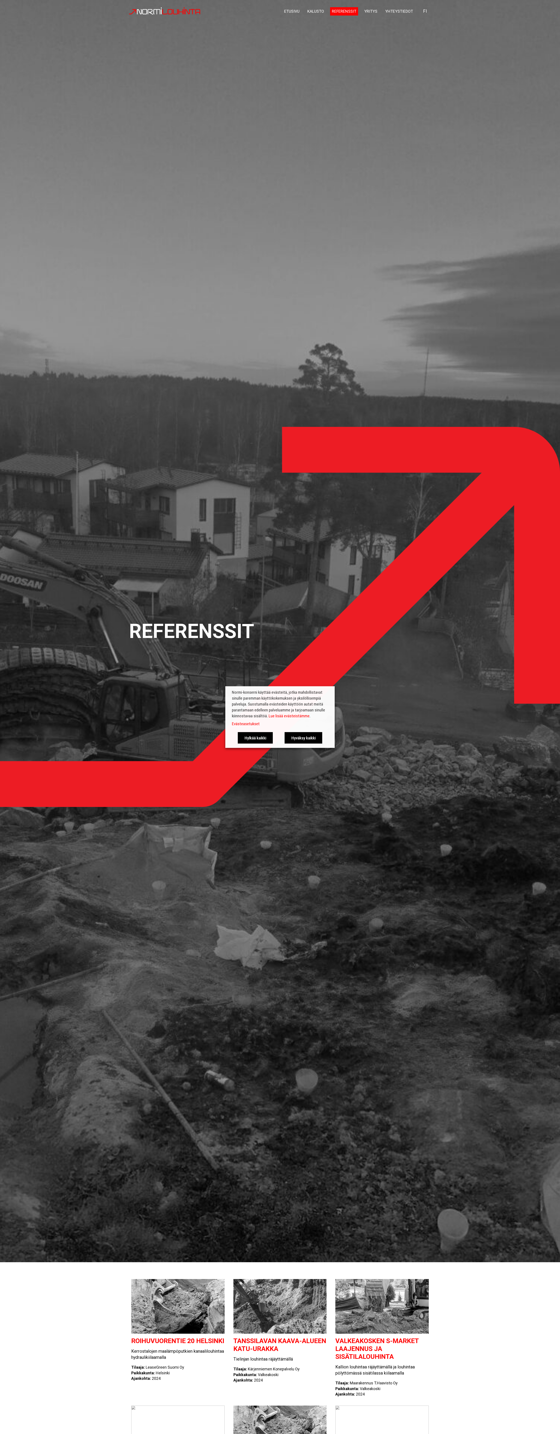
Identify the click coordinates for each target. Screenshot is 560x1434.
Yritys (370, 11)
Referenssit (344, 11)
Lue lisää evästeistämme (289, 715)
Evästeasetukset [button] (246, 723)
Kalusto (315, 11)
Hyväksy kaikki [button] (303, 737)
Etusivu (291, 11)
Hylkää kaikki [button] (255, 737)
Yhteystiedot (399, 11)
